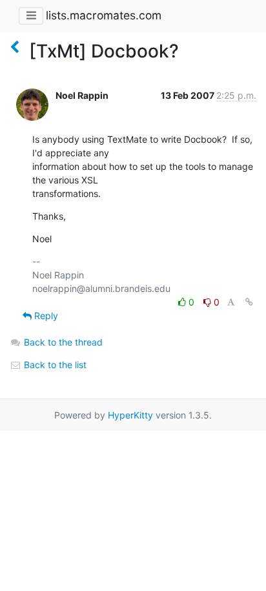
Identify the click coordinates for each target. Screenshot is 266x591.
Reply (45, 315)
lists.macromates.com (103, 15)
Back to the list (54, 364)
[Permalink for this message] (249, 302)
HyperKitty (130, 415)
